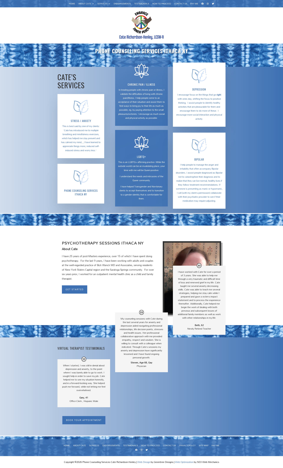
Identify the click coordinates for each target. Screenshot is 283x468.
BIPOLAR (199, 159)
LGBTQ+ (141, 157)
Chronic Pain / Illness (141, 84)
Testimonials (141, 4)
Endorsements (122, 4)
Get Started (75, 289)
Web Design (143, 462)
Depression (199, 89)
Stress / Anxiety (81, 121)
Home (72, 4)
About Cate (84, 4)
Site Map (203, 445)
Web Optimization (184, 462)
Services (102, 4)
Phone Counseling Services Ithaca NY (81, 192)
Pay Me (194, 4)
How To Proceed (161, 4)
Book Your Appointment (84, 420)
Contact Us (180, 4)
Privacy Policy (187, 445)
